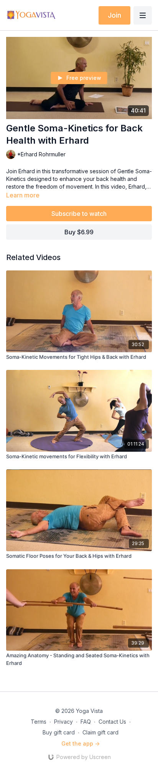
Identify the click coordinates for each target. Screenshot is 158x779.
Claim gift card (100, 732)
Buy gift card (59, 732)
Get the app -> (80, 743)
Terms (38, 721)
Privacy (63, 721)
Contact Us (112, 721)
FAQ (86, 721)
